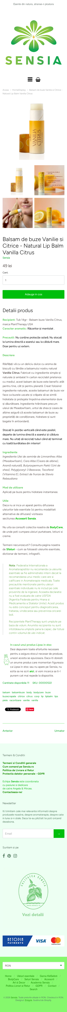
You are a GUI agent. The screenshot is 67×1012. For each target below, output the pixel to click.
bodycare (39, 692)
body (29, 692)
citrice (21, 696)
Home (8, 976)
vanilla (34, 700)
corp (36, 696)
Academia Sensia (40, 982)
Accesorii (49, 979)
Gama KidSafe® (48, 976)
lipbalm (49, 696)
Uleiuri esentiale (25, 976)
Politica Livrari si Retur (18, 985)
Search (33, 989)
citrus (29, 696)
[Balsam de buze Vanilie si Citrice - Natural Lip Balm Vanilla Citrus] (18, 180)
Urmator (59, 730)
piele (5, 700)
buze (48, 692)
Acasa (6, 90)
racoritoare (15, 700)
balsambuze (18, 692)
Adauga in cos (33, 294)
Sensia (6, 257)
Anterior (8, 730)
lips (56, 696)
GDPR (39, 985)
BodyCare (13, 979)
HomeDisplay (19, 90)
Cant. (5, 272)
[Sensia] (33, 42)
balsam (6, 692)
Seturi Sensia (31, 979)
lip (42, 696)
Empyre (28, 1000)
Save (31, 709)
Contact (52, 985)
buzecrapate (9, 696)
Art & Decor (19, 982)
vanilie (26, 700)
